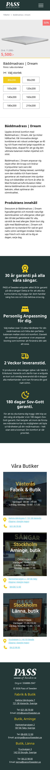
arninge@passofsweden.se (28, 737)
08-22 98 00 (27, 758)
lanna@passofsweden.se (28, 762)
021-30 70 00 (27, 709)
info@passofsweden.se (28, 712)
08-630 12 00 (27, 734)
